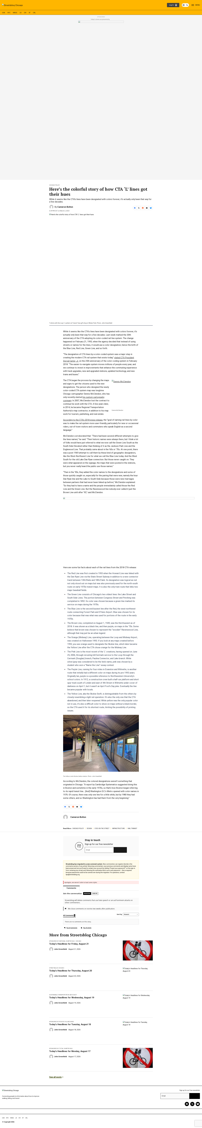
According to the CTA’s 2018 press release (83, 420)
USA (3, 12)
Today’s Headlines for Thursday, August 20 (70, 970)
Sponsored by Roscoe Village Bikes (61, 1021)
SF (29, 12)
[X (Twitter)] (192, 1104)
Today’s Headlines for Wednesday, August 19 (71, 997)
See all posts (55, 1077)
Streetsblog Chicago (56, 968)
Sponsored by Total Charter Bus (60, 1048)
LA (20, 12)
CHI (25, 12)
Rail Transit (132, 828)
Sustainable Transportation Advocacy (63, 994)
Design (89, 828)
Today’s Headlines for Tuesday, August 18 (70, 1024)
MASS (15, 12)
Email (88, 850)
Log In (171, 5)
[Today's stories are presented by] (101, 100)
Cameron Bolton (65, 207)
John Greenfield (60, 949)
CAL (34, 12)
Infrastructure (118, 828)
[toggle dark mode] (185, 5)
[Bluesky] (198, 1104)
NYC (9, 12)
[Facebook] (187, 1104)
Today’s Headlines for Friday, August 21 (69, 944)
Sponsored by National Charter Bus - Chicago (65, 941)
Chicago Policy (54, 185)
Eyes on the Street (102, 828)
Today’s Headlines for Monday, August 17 (69, 1051)
